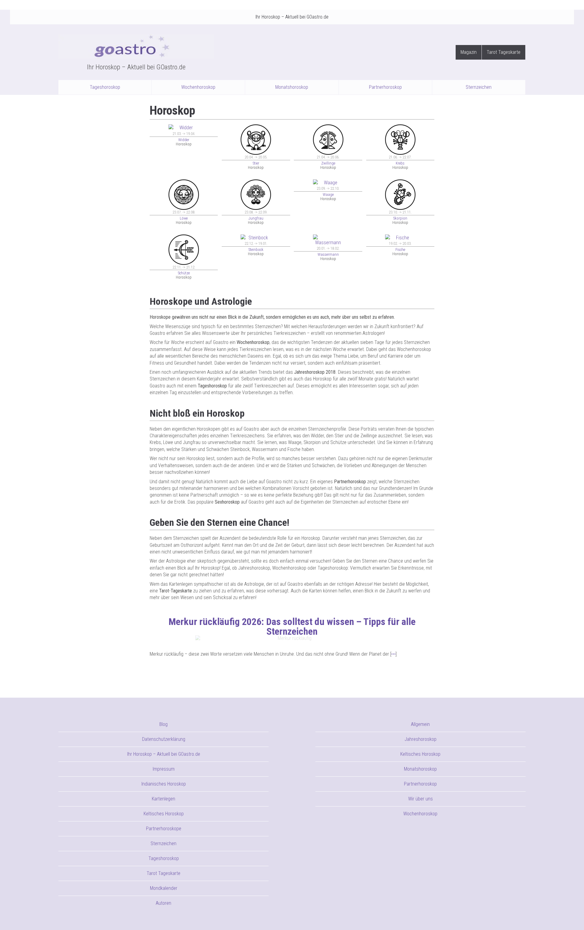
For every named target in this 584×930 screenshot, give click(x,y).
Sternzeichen (479, 87)
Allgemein (420, 724)
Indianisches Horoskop (163, 784)
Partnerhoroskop (385, 87)
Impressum (164, 769)
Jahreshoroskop (420, 739)
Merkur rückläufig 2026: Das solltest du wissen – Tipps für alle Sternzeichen (292, 626)
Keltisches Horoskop (164, 814)
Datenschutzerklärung (163, 739)
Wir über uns (420, 799)
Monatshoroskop (291, 87)
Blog (163, 724)
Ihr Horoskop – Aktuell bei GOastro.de (291, 17)
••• (393, 654)
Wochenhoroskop (198, 87)
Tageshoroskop (105, 87)
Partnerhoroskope (163, 828)
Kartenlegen (163, 799)
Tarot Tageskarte (503, 52)
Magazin (469, 52)
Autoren (163, 903)
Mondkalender (163, 888)
